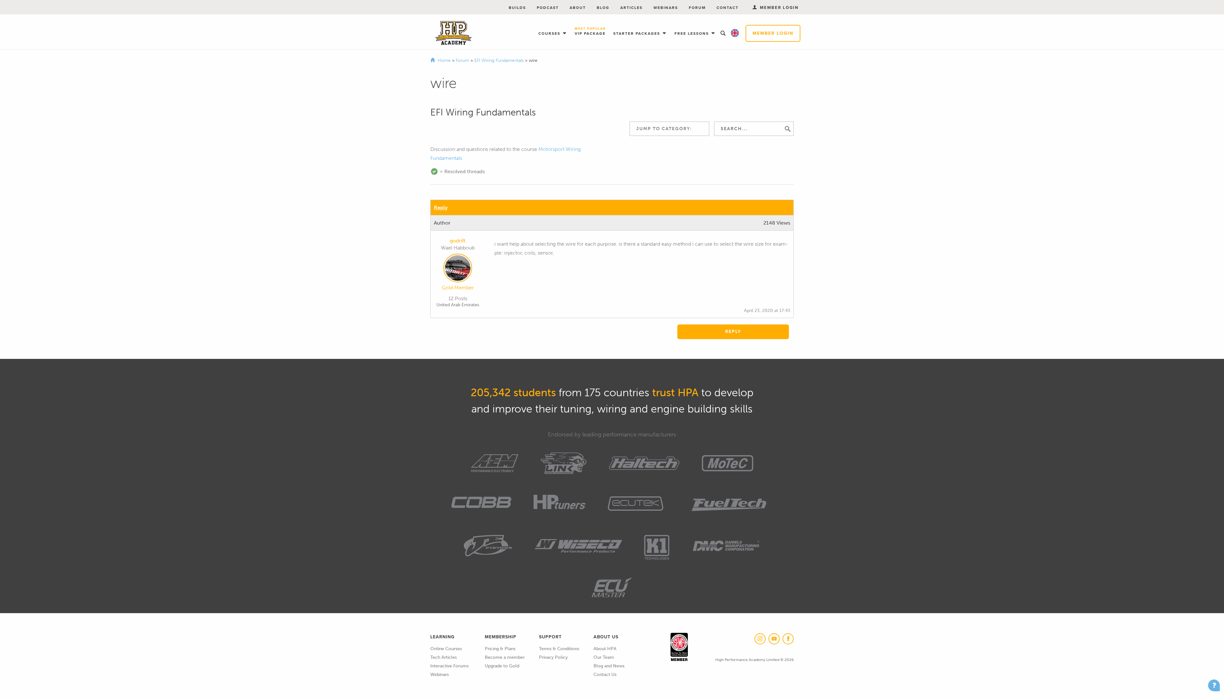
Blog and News (609, 666)
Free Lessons (692, 33)
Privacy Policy (553, 657)
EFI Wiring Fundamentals (499, 60)
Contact (728, 8)
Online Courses (446, 648)
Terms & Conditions (559, 648)
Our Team (604, 657)
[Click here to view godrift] (458, 269)
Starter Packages (637, 33)
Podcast (548, 8)
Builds (517, 8)
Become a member (505, 657)
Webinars (665, 8)
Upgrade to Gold (502, 666)
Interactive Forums (449, 666)
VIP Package (590, 31)
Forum (697, 8)
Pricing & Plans (500, 648)
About (578, 8)
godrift (458, 241)
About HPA (605, 648)
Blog (603, 8)
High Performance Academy (453, 33)
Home (444, 60)
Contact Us (605, 674)
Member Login (773, 33)
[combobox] (669, 129)
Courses (550, 33)
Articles (631, 8)
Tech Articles (443, 657)
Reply (441, 207)
